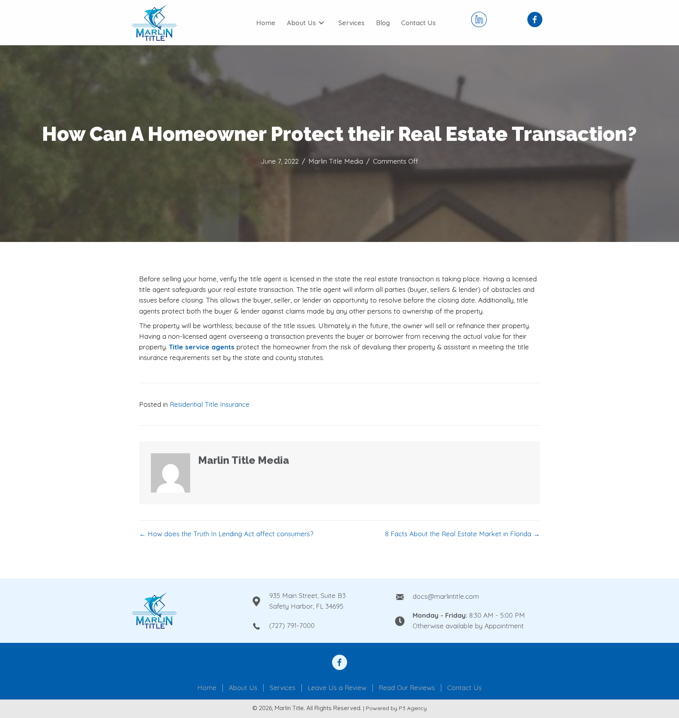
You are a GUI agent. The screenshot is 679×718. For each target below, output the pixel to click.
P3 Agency (413, 708)
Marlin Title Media (335, 161)
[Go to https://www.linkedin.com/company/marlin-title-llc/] (479, 20)
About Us (243, 688)
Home (207, 688)
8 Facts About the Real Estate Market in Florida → (462, 534)
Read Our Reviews (407, 688)
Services (282, 688)
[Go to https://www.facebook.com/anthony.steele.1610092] (339, 663)
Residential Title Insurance (210, 404)
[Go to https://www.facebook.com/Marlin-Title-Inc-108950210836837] (535, 20)
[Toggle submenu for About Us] (321, 22)
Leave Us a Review (337, 688)
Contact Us (464, 688)
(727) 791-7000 (292, 625)
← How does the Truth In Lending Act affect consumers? (226, 534)
